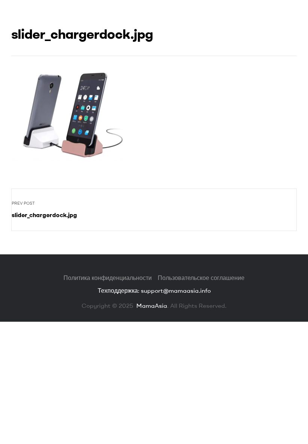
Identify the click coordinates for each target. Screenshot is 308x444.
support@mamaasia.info (176, 290)
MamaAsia (151, 305)
